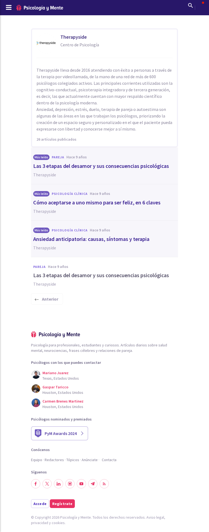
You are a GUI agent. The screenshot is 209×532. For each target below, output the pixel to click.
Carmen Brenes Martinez (63, 401)
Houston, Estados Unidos (62, 392)
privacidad (39, 522)
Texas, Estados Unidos (60, 378)
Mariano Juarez (55, 372)
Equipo (36, 459)
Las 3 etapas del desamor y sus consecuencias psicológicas (101, 165)
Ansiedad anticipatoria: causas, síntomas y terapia (91, 238)
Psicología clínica (70, 194)
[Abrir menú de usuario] (200, 5)
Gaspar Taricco (55, 387)
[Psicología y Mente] (39, 7)
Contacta (109, 459)
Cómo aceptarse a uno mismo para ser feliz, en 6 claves (97, 202)
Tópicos (72, 459)
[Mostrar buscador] (190, 5)
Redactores (54, 459)
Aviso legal (155, 517)
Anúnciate (90, 459)
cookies (58, 522)
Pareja (58, 157)
